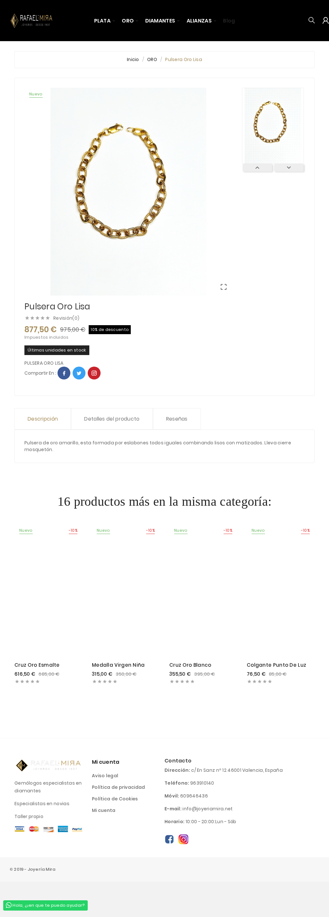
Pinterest (94, 373)
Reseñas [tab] (177, 419)
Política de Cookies (115, 799)
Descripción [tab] (43, 419)
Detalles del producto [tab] (111, 419)
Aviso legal (105, 775)
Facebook (64, 373)
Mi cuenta (104, 810)
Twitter (79, 373)
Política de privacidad (118, 787)
